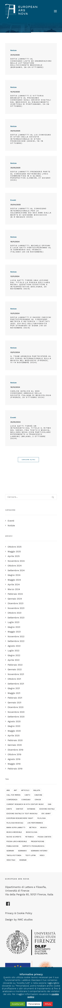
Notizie (13, 50)
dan (49, 804)
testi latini (30, 855)
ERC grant (46, 814)
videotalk (10, 860)
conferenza (11, 800)
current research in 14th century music (25, 804)
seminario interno (39, 851)
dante (9, 809)
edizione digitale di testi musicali (21, 814)
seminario (22, 851)
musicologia (31, 832)
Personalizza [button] (34, 1004)
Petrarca (29, 837)
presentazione (37, 841)
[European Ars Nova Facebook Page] (8, 905)
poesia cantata (44, 837)
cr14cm (38, 800)
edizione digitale (47, 809)
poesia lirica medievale (16, 841)
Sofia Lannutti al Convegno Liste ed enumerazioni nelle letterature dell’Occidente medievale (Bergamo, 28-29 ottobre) (31, 63)
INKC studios (25, 919)
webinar (23, 860)
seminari (10, 851)
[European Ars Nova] (21, 11)
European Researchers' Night (19, 818)
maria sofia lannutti (15, 828)
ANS (8, 790)
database (31, 809)
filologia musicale (14, 823)
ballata (36, 790)
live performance (35, 823)
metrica (32, 828)
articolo (25, 790)
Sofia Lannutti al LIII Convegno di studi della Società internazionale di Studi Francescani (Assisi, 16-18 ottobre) (30, 139)
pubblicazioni (12, 846)
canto (27, 795)
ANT (15, 790)
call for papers (13, 795)
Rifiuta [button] (48, 1004)
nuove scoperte (13, 837)
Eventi (13, 200)
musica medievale (14, 832)
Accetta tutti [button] (18, 1004)
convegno (26, 800)
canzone (38, 795)
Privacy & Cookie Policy (18, 913)
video (42, 855)
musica (43, 828)
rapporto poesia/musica (33, 846)
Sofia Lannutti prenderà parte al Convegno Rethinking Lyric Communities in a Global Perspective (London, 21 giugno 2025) (30, 176)
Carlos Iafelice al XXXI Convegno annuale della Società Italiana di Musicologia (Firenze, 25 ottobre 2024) (30, 394)
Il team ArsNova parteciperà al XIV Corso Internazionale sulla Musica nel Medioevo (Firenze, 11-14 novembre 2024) (30, 359)
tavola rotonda (13, 855)
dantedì (19, 809)
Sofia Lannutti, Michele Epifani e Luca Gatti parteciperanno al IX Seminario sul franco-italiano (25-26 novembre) (30, 249)
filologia (41, 818)
